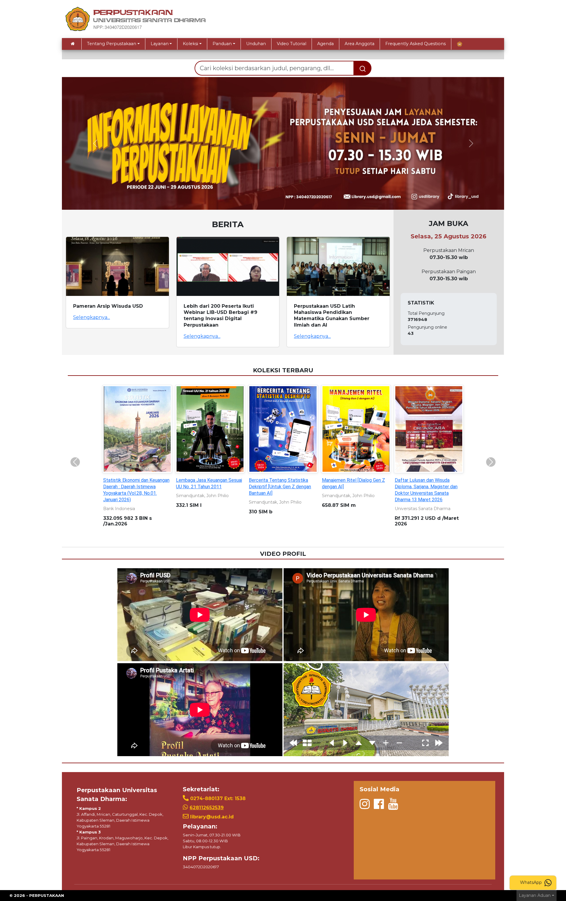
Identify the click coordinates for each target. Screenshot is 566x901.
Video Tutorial (291, 43)
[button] (95, 143)
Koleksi (190, 43)
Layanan (160, 43)
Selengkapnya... (91, 317)
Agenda (325, 43)
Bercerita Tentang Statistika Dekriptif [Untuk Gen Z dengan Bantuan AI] (280, 486)
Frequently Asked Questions (415, 43)
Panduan (222, 43)
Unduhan (256, 43)
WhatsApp (531, 882)
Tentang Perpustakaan (111, 43)
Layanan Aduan (535, 895)
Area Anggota (359, 43)
